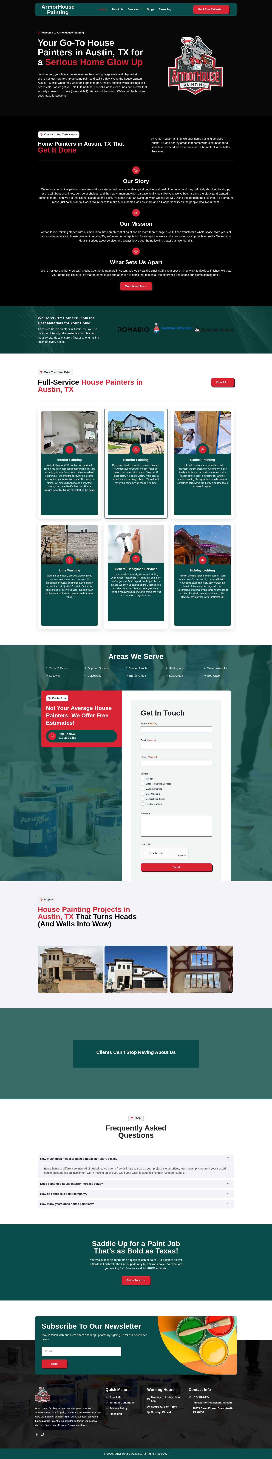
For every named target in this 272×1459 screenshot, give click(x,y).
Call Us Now (67, 734)
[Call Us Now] (52, 736)
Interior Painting (69, 460)
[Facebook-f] (36, 1434)
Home (103, 9)
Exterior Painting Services (158, 783)
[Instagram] (42, 1434)
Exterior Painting (136, 460)
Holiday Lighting (202, 570)
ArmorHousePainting (57, 9)
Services (133, 9)
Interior (149, 778)
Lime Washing (69, 570)
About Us (117, 9)
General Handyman (155, 799)
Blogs (150, 9)
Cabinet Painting (202, 460)
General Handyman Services (136, 569)
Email (148, 740)
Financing (165, 9)
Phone (149, 757)
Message (145, 813)
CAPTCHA (146, 844)
